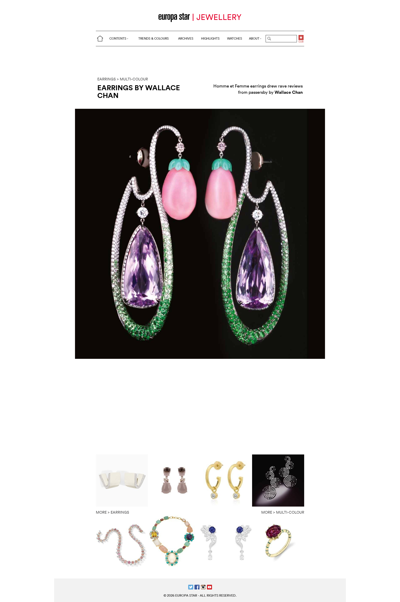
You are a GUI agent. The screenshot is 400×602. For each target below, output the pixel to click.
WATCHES (234, 38)
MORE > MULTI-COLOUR (282, 512)
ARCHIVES (185, 38)
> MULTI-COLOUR (132, 79)
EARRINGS (106, 79)
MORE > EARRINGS (112, 512)
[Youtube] (209, 586)
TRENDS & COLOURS (153, 38)
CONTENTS (117, 38)
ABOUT (254, 38)
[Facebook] (197, 586)
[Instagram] (203, 586)
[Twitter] (190, 586)
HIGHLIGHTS (210, 38)
